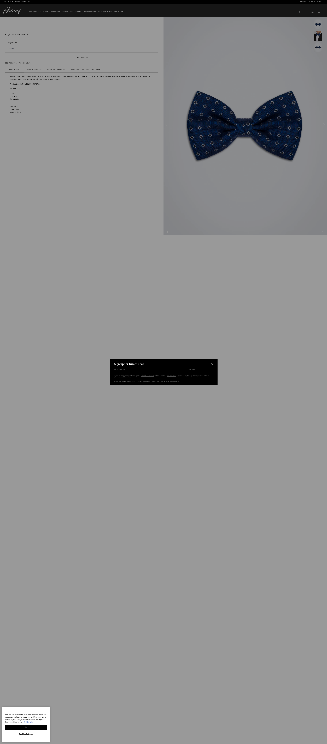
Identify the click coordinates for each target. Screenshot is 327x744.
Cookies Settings (26, 734)
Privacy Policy (171, 376)
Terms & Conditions (147, 376)
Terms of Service (169, 381)
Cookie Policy (28, 722)
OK (26, 727)
